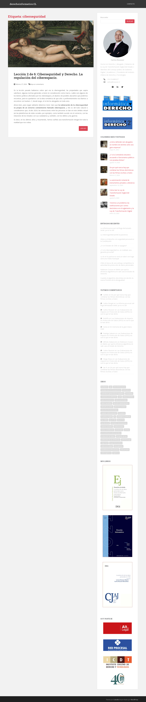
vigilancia (116, 453)
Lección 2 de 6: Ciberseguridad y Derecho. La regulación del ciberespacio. (48, 76)
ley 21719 (121, 420)
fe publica (121, 413)
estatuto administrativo (108, 413)
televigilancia (118, 446)
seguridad (104, 443)
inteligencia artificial (123, 417)
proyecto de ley (122, 436)
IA (114, 417)
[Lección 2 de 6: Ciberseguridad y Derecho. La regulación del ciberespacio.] (51, 44)
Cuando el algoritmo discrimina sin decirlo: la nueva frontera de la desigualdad (116, 279)
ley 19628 (104, 420)
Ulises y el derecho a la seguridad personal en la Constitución (117, 240)
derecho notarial (120, 407)
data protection (128, 397)
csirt (119, 397)
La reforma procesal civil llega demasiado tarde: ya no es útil (115, 229)
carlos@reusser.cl (113, 82)
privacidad (118, 430)
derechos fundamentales (109, 410)
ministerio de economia (119, 423)
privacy (126, 430)
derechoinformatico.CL (23, 4)
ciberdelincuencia (119, 387)
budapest (104, 387)
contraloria (126, 390)
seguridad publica (116, 443)
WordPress (134, 700)
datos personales (121, 400)
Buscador (104, 17)
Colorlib (116, 700)
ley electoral (105, 423)
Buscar (130, 21)
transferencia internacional (110, 450)
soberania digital (106, 446)
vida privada (125, 450)
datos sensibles (106, 403)
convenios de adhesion (108, 397)
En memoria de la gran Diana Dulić (116, 328)
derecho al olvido (107, 407)
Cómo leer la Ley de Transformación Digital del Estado (119, 193)
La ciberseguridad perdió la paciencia (114, 235)
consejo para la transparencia (111, 390)
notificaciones (118, 426)
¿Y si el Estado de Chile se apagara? (113, 246)
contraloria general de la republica (112, 393)
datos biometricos (107, 400)
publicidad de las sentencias (110, 440)
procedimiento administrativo (111, 433)
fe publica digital (106, 417)
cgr (111, 387)
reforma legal (126, 440)
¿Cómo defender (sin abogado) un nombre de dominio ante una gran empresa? (121, 145)
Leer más (83, 128)
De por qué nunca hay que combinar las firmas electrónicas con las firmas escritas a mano (122, 170)
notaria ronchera (106, 426)
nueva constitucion (107, 430)
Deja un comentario (37, 84)
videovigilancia (106, 453)
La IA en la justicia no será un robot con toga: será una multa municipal (117, 257)
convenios (129, 393)
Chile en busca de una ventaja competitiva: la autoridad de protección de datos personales (117, 264)
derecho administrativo (121, 403)
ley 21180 (113, 420)
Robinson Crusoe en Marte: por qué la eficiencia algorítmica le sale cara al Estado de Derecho (117, 271)
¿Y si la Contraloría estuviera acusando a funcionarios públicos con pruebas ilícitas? (122, 157)
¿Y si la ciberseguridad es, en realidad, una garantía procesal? (116, 251)
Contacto (131, 4)
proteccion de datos (108, 436)
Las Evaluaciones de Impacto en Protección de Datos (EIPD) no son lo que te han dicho (116, 312)
